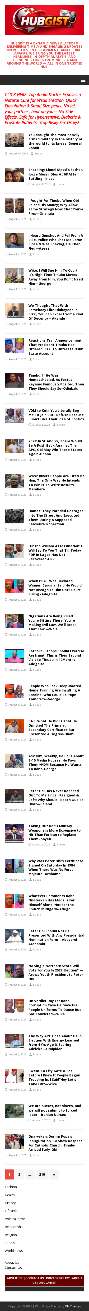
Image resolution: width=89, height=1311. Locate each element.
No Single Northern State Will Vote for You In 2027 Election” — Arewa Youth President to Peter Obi (55, 972)
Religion (11, 1235)
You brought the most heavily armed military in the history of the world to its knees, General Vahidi (55, 141)
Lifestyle (11, 1210)
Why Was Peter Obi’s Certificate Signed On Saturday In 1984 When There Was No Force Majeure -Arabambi (55, 867)
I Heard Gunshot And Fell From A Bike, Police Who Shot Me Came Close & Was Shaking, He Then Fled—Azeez (55, 242)
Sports (10, 1242)
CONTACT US (34, 1278)
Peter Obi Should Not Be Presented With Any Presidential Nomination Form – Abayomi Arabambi (56, 937)
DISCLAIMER (47, 1282)
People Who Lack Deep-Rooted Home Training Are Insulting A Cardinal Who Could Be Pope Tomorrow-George (54, 692)
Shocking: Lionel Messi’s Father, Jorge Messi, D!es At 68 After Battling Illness (55, 174)
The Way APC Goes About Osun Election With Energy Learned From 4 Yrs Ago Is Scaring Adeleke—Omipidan (55, 1042)
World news (14, 1250)
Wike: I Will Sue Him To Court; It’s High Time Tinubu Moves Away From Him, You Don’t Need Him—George (55, 277)
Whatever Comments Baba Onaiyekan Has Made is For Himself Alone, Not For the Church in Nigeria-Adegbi (51, 902)
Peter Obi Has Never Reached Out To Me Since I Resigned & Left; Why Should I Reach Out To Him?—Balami (56, 797)
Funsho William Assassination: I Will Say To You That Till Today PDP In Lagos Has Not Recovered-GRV (55, 552)
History (10, 1203)
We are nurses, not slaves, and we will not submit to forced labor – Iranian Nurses (54, 1110)
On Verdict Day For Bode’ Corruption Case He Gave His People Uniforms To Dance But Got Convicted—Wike (54, 1007)
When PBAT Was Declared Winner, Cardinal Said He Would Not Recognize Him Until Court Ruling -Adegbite (55, 587)
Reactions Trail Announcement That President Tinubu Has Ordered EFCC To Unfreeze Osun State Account (55, 347)
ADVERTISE (15, 1278)
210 (42, 1174)
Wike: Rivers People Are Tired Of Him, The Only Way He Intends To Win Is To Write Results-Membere (56, 482)
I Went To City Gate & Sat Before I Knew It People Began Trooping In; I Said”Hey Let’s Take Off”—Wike (54, 1077)
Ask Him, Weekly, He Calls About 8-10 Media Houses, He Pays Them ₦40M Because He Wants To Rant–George (56, 762)
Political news (15, 1219)
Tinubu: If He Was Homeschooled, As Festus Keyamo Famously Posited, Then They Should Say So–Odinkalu (56, 382)
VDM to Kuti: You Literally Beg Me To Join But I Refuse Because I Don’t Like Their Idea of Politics (56, 414)
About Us (12, 1262)
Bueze (38, 153)
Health (10, 1195)
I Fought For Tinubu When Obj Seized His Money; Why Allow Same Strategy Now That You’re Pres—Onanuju (55, 207)
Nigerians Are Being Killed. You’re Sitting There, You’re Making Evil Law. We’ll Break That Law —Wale (52, 622)
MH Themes (73, 1306)
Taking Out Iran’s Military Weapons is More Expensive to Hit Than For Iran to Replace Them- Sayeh (54, 832)
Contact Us (13, 1267)
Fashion (11, 1187)
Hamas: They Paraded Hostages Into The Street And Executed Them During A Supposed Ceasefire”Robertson (56, 517)
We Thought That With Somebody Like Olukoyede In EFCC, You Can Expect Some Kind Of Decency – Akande (55, 312)
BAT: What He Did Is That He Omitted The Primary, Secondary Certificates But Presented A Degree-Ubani (52, 727)
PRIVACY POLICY (58, 1278)
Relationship (14, 1226)
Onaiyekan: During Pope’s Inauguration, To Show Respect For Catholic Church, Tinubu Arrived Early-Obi (55, 1143)
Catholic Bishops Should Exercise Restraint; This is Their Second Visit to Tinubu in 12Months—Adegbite (56, 657)
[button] (82, 80)
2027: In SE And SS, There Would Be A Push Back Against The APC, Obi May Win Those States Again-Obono (55, 447)
